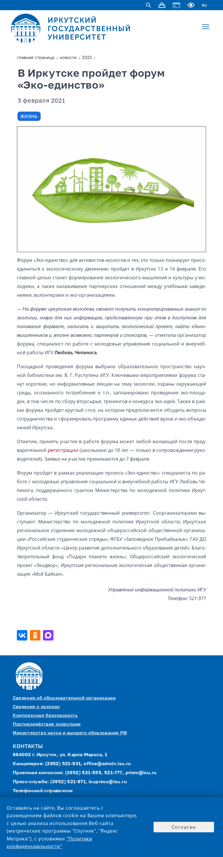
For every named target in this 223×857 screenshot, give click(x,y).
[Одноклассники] (36, 635)
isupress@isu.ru (108, 782)
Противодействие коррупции (47, 724)
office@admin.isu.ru (107, 764)
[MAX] (49, 635)
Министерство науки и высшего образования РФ (70, 733)
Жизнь (29, 116)
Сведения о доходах (36, 707)
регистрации (63, 450)
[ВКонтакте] (23, 635)
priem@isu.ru (141, 773)
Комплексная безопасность (45, 715)
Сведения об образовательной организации (64, 698)
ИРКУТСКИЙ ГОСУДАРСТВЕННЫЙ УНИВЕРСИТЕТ (89, 29)
